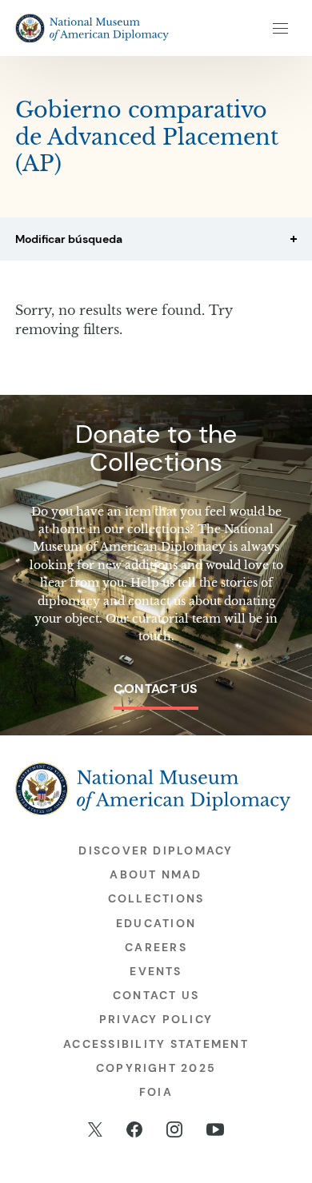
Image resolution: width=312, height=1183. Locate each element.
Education (156, 923)
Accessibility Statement (156, 1044)
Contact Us (156, 688)
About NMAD (156, 874)
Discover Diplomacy (155, 850)
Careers (156, 947)
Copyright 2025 (156, 1068)
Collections (156, 898)
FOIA (156, 1092)
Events (156, 971)
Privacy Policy (156, 1019)
